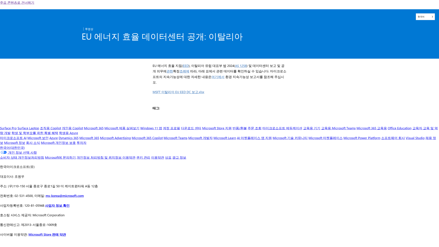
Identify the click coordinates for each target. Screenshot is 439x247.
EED (186, 65)
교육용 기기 (311, 128)
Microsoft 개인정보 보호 (58, 142)
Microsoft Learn (224, 138)
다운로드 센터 (191, 128)
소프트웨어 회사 (393, 138)
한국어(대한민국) (12, 147)
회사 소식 (33, 142)
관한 (170, 71)
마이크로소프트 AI (13, 138)
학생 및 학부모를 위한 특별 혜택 (34, 133)
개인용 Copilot (72, 128)
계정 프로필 (171, 128)
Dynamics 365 (69, 138)
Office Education (400, 128)
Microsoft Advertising (115, 138)
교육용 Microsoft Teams (338, 128)
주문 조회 (255, 128)
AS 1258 (241, 65)
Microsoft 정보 (14, 142)
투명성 (89, 29)
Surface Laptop (28, 128)
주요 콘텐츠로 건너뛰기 (17, 2)
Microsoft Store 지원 (217, 128)
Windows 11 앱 (151, 128)
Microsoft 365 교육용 (372, 128)
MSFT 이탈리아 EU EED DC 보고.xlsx (178, 92)
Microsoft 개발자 (200, 138)
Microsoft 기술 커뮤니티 (290, 138)
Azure (53, 138)
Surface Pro (8, 128)
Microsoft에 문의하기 (60, 157)
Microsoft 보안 (38, 138)
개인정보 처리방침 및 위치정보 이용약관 (106, 157)
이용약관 (157, 157)
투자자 (81, 142)
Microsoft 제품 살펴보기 (121, 128)
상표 (168, 157)
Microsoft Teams (175, 138)
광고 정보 (179, 157)
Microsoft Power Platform (361, 138)
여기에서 (217, 76)
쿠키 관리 (143, 157)
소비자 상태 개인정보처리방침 (22, 157)
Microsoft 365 (94, 128)
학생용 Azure (68, 133)
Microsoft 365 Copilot (147, 138)
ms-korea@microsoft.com (65, 195)
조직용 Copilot (50, 128)
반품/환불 (240, 128)
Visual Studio (415, 138)
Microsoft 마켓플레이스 (326, 138)
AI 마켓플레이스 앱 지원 (254, 138)
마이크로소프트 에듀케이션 (282, 128)
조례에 (184, 71)
